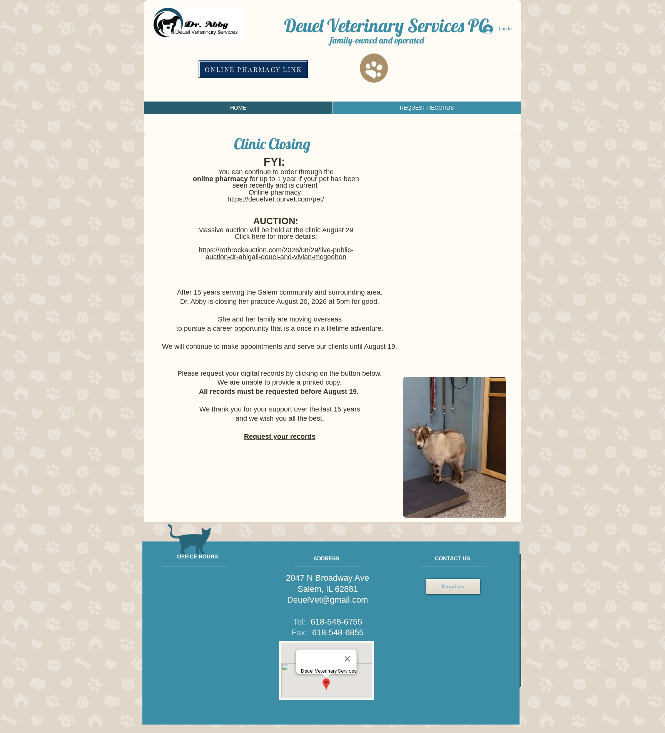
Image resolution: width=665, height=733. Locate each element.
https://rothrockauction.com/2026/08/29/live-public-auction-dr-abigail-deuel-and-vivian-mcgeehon (276, 253)
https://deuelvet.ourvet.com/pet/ (275, 199)
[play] (494, 506)
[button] (454, 447)
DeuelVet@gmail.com (327, 600)
